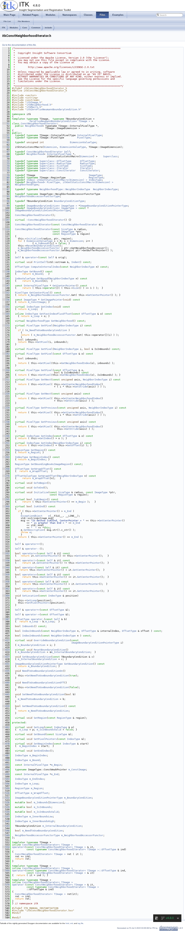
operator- (37, 619)
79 (6, 175)
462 (6, 727)
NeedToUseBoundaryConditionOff (43, 682)
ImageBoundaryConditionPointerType (104, 205)
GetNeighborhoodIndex (75, 363)
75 (6, 168)
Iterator (86, 168)
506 (6, 783)
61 (6, 142)
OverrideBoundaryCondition (52, 640)
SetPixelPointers (38, 602)
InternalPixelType (89, 135)
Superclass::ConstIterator (58, 170)
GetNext (46, 379)
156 (6, 299)
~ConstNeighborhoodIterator (45, 219)
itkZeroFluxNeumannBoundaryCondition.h (53, 109)
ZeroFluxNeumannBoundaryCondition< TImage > (59, 121)
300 (6, 506)
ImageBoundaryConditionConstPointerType (42, 210)
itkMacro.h (34, 107)
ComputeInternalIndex (45, 266)
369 (6, 595)
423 (6, 649)
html (67, 923)
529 (6, 807)
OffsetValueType (26, 476)
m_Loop (32, 309)
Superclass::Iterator (54, 168)
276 (6, 476)
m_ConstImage (36, 302)
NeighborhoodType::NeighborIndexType (65, 189)
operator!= (29, 560)
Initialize (34, 238)
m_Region (34, 452)
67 (6, 151)
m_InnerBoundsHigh (41, 821)
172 (6, 325)
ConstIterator (89, 170)
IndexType (95, 180)
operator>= (29, 588)
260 (6, 457)
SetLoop (32, 600)
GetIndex (47, 306)
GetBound (35, 271)
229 (6, 407)
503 (6, 779)
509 (6, 788)
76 (6, 170)
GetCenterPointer (64, 285)
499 (6, 774)
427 (6, 656)
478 (6, 743)
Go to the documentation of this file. (19, 45)
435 (6, 671)
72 (6, 161)
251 (6, 443)
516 (6, 793)
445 (6, 694)
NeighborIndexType (105, 189)
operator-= (32, 614)
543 (6, 826)
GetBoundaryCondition (78, 663)
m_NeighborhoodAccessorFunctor (39, 248)
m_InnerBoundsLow (41, 816)
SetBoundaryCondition (36, 656)
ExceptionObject (31, 515)
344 (6, 567)
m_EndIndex (36, 779)
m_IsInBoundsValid (49, 729)
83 (6, 184)
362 (6, 588)
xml (71, 923)
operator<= (29, 574)
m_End (67, 511)
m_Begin (81, 501)
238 (6, 422)
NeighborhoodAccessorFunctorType (37, 196)
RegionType (96, 177)
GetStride (80, 386)
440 (6, 682)
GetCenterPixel (39, 292)
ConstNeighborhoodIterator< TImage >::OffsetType (82, 849)
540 (6, 821)
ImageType (95, 175)
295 (6, 499)
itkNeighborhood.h (39, 104)
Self (67, 151)
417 (6, 640)
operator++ (32, 544)
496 (6, 769)
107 (6, 219)
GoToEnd (39, 487)
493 (6, 764)
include (48, 28)
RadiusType (87, 163)
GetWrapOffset (40, 468)
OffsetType (87, 161)
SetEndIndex (42, 750)
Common (35, 28)
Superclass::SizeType (54, 165)
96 (6, 201)
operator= (31, 257)
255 (6, 450)
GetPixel (47, 325)
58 (6, 137)
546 (6, 830)
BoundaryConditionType (69, 201)
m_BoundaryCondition (31, 645)
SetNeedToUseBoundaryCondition (47, 675)
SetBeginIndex (43, 743)
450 (6, 706)
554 (6, 847)
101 (6, 210)
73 (6, 163)
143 (6, 278)
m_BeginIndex (36, 459)
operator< (28, 567)
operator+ (18, 847)
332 (6, 553)
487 (6, 755)
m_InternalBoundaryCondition (70, 652)
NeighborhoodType (26, 184)
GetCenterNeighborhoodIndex (81, 384)
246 (6, 436)
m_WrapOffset (38, 471)
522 (6, 797)
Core (24, 28)
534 (6, 811)
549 (6, 835)
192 (6, 353)
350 (6, 574)
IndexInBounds (31, 631)
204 (6, 370)
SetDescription (34, 530)
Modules (14, 28)
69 (6, 156)
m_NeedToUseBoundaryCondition (47, 330)
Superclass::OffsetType (55, 161)
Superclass (110, 156)
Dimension (50, 147)
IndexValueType (25, 278)
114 (6, 229)
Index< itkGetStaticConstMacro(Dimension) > (57, 180)
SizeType (86, 165)
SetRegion (40, 718)
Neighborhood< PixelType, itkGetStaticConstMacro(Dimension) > (70, 182)
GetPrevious (49, 407)
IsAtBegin (40, 499)
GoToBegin (40, 483)
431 (6, 663)
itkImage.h (34, 102)
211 (6, 379)
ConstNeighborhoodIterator (39, 123)
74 (6, 165)
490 (6, 760)
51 (6, 123)
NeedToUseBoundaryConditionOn (42, 671)
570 (6, 884)
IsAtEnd (39, 506)
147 (6, 285)
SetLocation (30, 595)
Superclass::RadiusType (55, 163)
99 (6, 205)
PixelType (83, 137)
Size (76, 288)
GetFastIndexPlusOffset (55, 313)
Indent (75, 262)
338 (6, 560)
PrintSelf (40, 262)
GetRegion (37, 450)
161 (6, 306)
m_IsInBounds (42, 807)
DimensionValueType (83, 142)
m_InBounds (42, 243)
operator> (28, 581)
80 (6, 177)
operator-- (32, 548)
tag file (80, 923)
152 (6, 292)
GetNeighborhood (62, 320)
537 (6, 816)
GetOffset (73, 445)
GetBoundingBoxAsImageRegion (50, 464)
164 (6, 313)
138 (6, 271)
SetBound (39, 734)
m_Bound (37, 274)
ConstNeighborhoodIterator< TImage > (47, 844)
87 (6, 189)
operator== (29, 553)
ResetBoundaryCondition (42, 245)
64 (6, 147)
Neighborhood (33, 126)
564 (6, 870)
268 (6, 468)
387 (6, 619)
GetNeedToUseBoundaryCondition (43, 706)
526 (6, 802)
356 (6, 581)
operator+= (32, 609)
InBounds (28, 626)
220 (6, 393)
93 (6, 196)
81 (6, 180)
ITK (3, 28)
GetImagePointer (52, 299)
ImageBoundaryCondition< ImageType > (52, 205)
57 (6, 135)
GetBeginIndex (38, 457)
